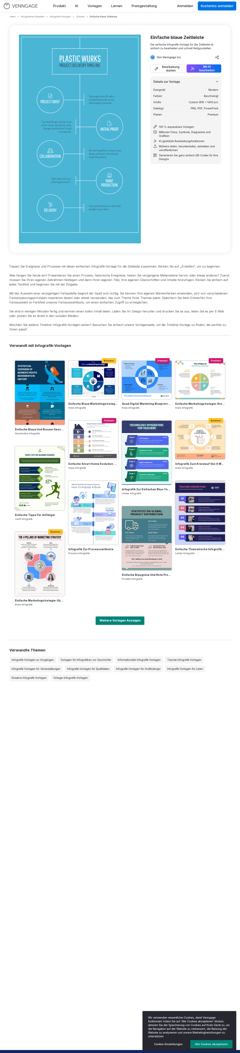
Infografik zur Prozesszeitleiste (90, 549)
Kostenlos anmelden (217, 6)
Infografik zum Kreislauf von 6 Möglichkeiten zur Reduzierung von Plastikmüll (200, 463)
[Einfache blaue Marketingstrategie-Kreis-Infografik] (93, 380)
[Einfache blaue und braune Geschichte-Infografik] (40, 393)
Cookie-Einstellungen (168, 1044)
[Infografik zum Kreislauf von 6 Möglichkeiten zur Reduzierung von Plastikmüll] (200, 440)
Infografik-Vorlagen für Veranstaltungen (36, 668)
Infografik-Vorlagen (60, 16)
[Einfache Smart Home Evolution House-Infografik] (93, 440)
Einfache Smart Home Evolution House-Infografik (93, 463)
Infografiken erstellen (32, 16)
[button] (167, 68)
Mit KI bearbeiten (207, 68)
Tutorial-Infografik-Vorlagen (184, 659)
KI (76, 6)
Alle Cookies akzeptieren (211, 1044)
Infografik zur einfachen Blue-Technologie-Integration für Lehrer (147, 489)
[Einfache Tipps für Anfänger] (40, 478)
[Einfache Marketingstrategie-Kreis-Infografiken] (200, 380)
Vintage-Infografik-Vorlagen (70, 677)
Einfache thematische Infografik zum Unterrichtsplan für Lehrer (200, 549)
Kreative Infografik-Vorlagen (29, 677)
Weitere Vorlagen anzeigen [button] (120, 620)
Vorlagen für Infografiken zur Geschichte (86, 659)
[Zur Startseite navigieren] (21, 6)
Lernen (116, 6)
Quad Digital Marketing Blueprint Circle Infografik (147, 403)
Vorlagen (95, 6)
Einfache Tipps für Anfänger (35, 514)
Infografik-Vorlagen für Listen (185, 668)
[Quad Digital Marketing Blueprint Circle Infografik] (147, 380)
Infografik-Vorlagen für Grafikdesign (138, 668)
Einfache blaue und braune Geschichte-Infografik (40, 429)
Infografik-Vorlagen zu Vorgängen (33, 659)
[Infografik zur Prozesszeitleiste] (93, 513)
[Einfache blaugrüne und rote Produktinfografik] (147, 538)
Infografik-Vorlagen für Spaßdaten (88, 668)
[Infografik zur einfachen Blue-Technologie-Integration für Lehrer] (147, 453)
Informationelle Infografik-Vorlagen (139, 659)
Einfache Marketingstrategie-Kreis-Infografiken (200, 403)
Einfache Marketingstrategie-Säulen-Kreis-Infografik (40, 600)
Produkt (59, 6)
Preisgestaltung (144, 6)
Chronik (80, 16)
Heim (13, 16)
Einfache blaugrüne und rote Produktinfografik (147, 574)
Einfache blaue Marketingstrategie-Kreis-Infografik (93, 403)
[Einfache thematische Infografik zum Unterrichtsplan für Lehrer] (200, 513)
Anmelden (185, 6)
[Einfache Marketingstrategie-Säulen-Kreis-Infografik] (40, 564)
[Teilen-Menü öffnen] (217, 57)
